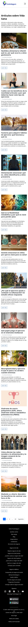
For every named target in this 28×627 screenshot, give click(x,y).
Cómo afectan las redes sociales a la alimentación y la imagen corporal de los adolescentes (13, 455)
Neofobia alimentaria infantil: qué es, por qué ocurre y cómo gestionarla (14, 53)
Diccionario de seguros (14, 544)
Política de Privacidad (14, 621)
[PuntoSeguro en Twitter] (18, 591)
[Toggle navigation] (24, 4)
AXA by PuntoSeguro (14, 575)
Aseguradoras (14, 539)
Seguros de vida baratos (14, 553)
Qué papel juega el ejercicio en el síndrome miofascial (13, 331)
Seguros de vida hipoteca (14, 558)
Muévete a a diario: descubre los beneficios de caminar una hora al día (13, 496)
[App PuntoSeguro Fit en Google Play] (14, 602)
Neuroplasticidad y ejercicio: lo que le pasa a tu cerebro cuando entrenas (13, 370)
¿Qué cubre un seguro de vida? (14, 560)
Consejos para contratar (14, 565)
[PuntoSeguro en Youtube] (23, 591)
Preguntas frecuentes (14, 582)
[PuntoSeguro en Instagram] (5, 591)
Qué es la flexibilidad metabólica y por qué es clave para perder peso (13, 215)
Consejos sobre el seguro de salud (14, 584)
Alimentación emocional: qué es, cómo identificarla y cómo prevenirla (13, 175)
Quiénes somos (14, 532)
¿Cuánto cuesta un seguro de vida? (14, 556)
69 (15, 519)
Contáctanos (14, 541)
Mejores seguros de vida (14, 551)
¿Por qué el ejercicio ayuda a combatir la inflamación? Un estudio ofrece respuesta (13, 293)
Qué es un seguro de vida (14, 563)
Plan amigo (14, 534)
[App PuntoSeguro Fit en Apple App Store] (14, 598)
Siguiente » (21, 519)
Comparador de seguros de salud (14, 572)
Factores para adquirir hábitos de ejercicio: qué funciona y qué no (14, 135)
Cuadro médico (14, 577)
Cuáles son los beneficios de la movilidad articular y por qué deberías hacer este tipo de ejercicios (14, 94)
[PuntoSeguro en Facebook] (14, 591)
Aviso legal (14, 615)
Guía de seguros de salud (14, 579)
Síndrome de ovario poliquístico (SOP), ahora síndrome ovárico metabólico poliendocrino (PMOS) (13, 411)
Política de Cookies (14, 618)
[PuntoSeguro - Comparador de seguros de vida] (9, 4)
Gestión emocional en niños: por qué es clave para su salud (14, 254)
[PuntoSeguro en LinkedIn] (10, 591)
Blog (14, 536)
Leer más (4, 68)
